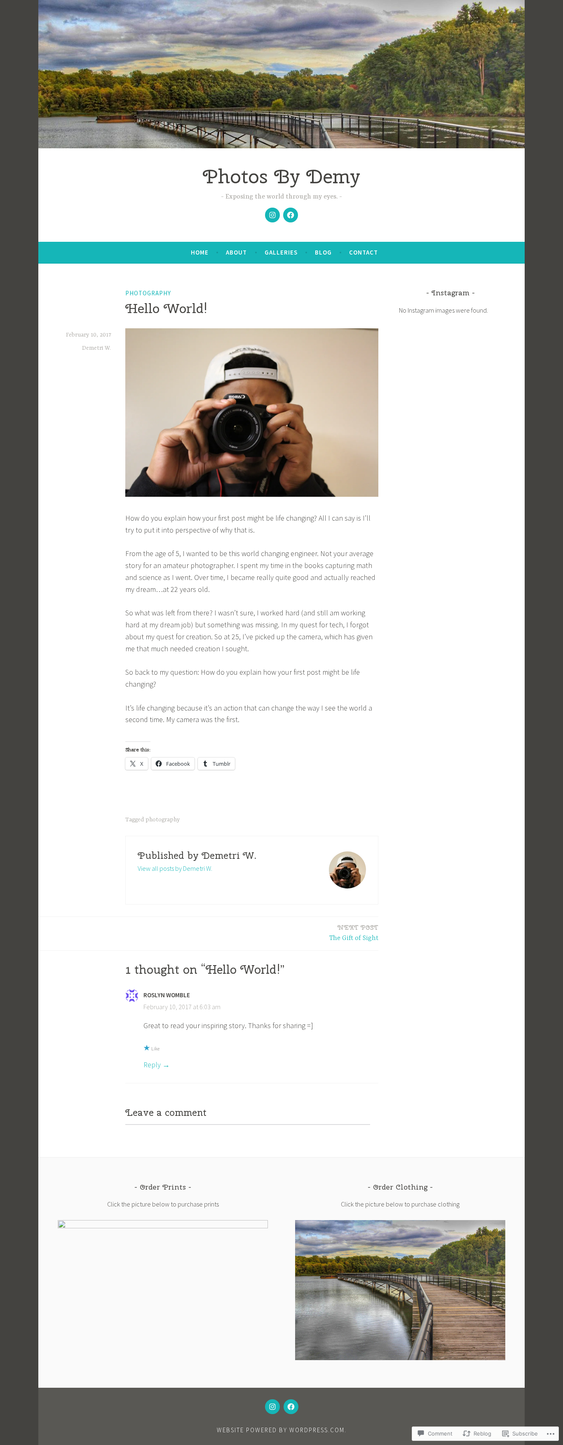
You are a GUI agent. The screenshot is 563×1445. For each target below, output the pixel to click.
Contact (363, 252)
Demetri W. (96, 348)
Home (200, 252)
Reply (152, 1064)
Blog (323, 252)
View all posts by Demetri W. (175, 868)
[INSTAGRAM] (272, 1407)
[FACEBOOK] (291, 1407)
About (236, 252)
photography (148, 293)
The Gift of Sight (353, 933)
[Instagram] (272, 215)
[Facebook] (290, 215)
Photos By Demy (281, 176)
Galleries (281, 252)
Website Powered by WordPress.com (281, 1430)
